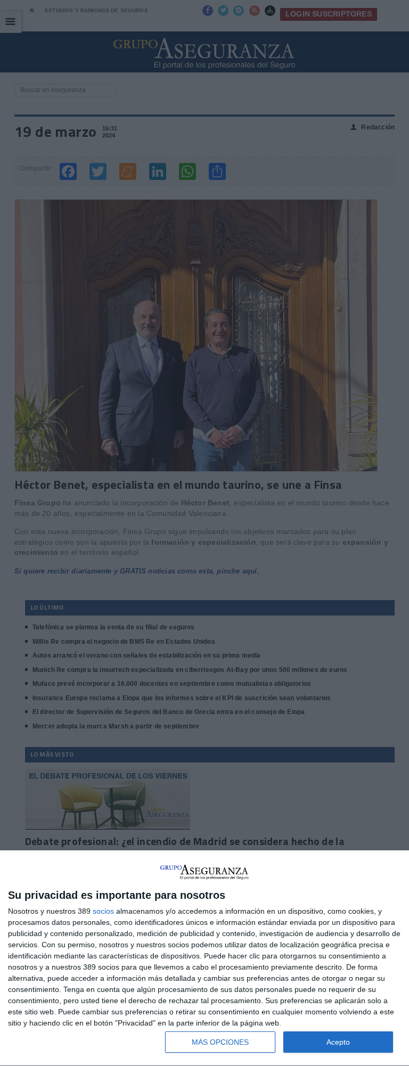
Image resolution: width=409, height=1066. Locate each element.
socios (103, 911)
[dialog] (204, 958)
